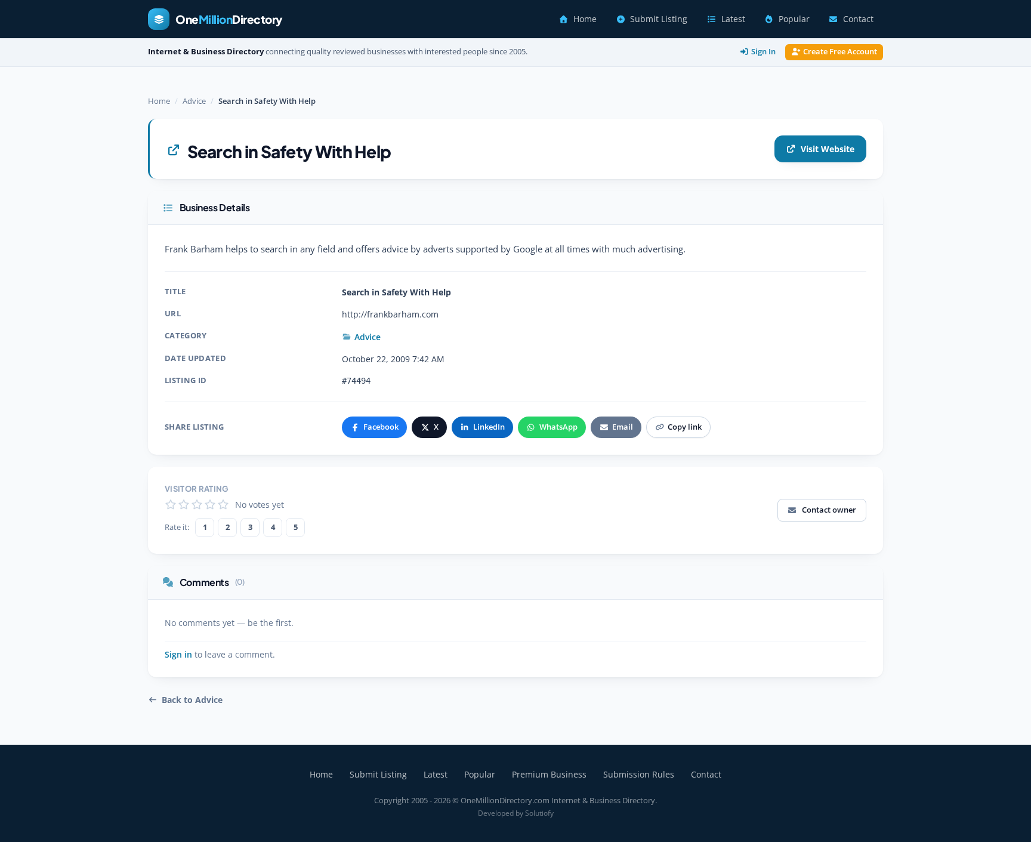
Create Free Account (840, 52)
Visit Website (827, 149)
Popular (794, 19)
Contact (858, 19)
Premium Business (549, 774)
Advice (194, 100)
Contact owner (829, 509)
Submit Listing (658, 19)
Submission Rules (638, 774)
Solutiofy (539, 813)
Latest (733, 19)
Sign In (763, 52)
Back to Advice (192, 700)
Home (585, 19)
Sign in (178, 654)
